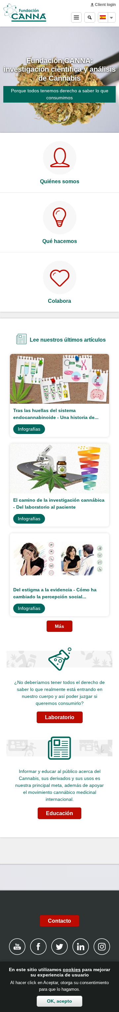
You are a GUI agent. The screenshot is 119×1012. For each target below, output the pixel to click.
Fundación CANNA (24, 13)
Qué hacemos (59, 241)
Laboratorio (59, 717)
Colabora (59, 301)
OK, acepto (59, 1001)
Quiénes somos (59, 181)
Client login (105, 4)
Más (59, 626)
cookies (72, 969)
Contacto (59, 921)
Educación (59, 813)
